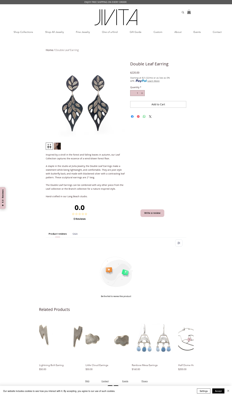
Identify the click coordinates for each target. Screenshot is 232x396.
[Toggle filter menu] (178, 243)
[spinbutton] (137, 93)
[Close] (228, 390)
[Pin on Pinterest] (138, 116)
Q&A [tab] (75, 233)
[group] (116, 345)
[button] (189, 11)
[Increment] (142, 93)
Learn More (153, 80)
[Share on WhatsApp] (144, 116)
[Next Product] (189, 339)
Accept (218, 391)
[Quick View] (60, 339)
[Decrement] (133, 93)
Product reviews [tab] (58, 233)
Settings (204, 391)
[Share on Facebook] (132, 116)
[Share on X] (150, 116)
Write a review (152, 213)
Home (49, 50)
